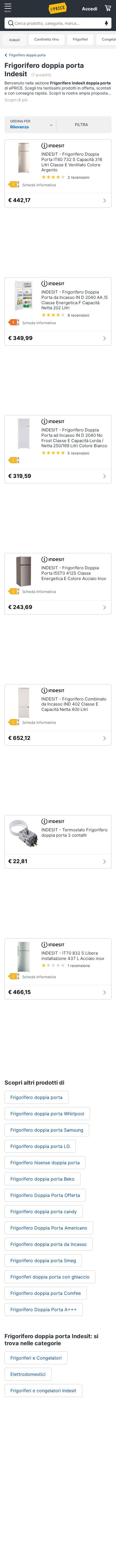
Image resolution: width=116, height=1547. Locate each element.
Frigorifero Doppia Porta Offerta (45, 1195)
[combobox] (58, 23)
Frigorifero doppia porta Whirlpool (47, 1113)
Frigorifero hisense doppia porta (45, 1162)
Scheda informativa (39, 185)
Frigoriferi (80, 39)
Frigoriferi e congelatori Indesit (43, 1390)
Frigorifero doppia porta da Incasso (48, 1244)
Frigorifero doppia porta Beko (42, 1179)
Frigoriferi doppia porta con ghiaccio (50, 1277)
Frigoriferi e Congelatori (36, 1358)
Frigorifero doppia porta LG (40, 1146)
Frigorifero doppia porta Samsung (46, 1130)
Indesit (14, 40)
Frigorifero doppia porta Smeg (43, 1260)
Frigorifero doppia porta (27, 55)
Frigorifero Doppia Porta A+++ (43, 1309)
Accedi (89, 9)
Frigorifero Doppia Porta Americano (48, 1228)
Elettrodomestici (28, 1374)
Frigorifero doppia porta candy (43, 1211)
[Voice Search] (106, 24)
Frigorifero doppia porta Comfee (45, 1293)
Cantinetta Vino (46, 39)
